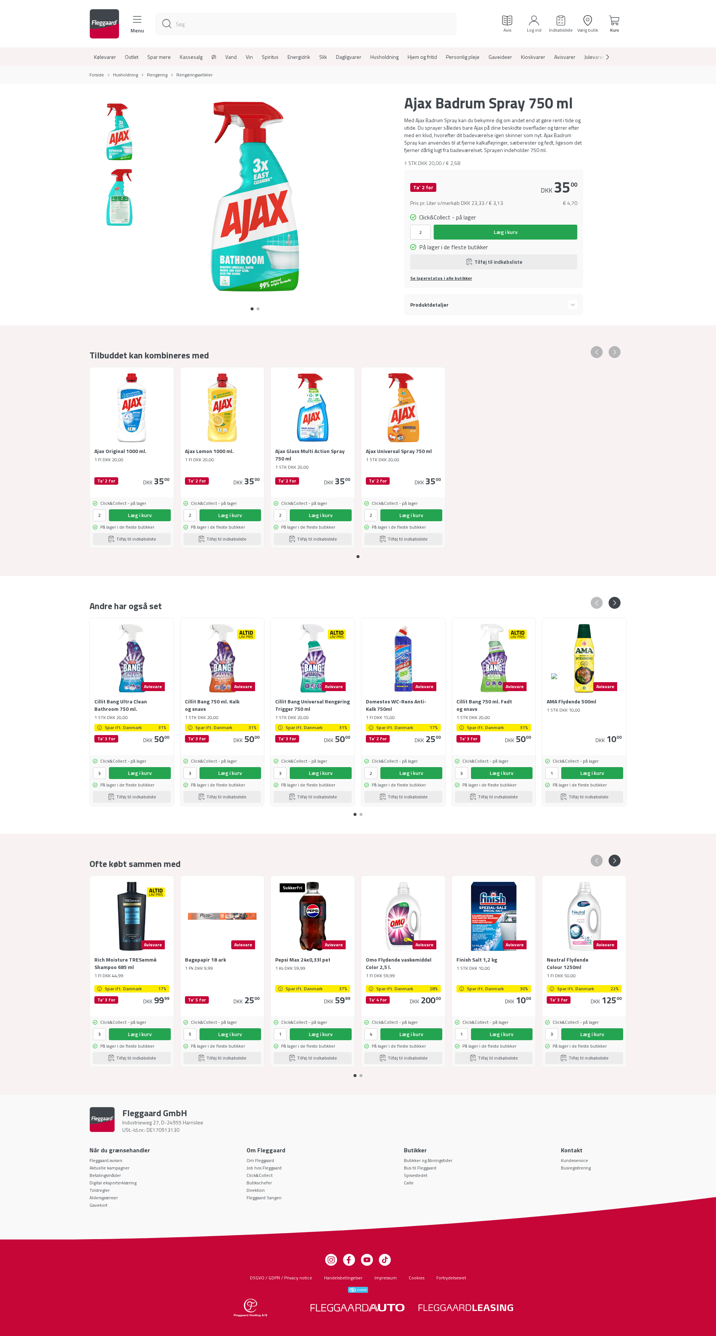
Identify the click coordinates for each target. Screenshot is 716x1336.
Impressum (385, 1277)
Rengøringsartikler (194, 75)
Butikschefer (259, 1182)
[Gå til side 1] (258, 308)
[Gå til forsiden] (104, 24)
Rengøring (157, 75)
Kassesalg (191, 57)
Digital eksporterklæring (113, 1182)
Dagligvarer (348, 57)
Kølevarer (105, 57)
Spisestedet (415, 1175)
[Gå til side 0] (252, 308)
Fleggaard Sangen (264, 1197)
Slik (323, 57)
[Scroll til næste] (601, 57)
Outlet (131, 57)
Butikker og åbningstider (428, 1160)
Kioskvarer (533, 57)
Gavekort (98, 1205)
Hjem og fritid (422, 57)
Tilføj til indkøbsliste (498, 262)
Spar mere (159, 57)
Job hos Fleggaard (264, 1167)
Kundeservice (574, 1160)
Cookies (416, 1277)
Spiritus (270, 57)
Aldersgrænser (104, 1197)
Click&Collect (259, 1175)
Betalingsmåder (105, 1175)
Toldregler (100, 1190)
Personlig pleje (463, 57)
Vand (231, 57)
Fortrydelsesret (451, 1277)
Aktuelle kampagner (109, 1167)
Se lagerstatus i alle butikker (441, 278)
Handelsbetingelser (343, 1277)
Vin (249, 57)
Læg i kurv (506, 232)
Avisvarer (564, 57)
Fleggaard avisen (106, 1160)
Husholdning (384, 57)
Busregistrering (576, 1167)
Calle (409, 1182)
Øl (213, 57)
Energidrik (299, 57)
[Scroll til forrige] (597, 352)
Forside (97, 75)
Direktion (255, 1190)
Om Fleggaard (260, 1160)
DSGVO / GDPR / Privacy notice (281, 1277)
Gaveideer (500, 57)
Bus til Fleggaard (420, 1167)
